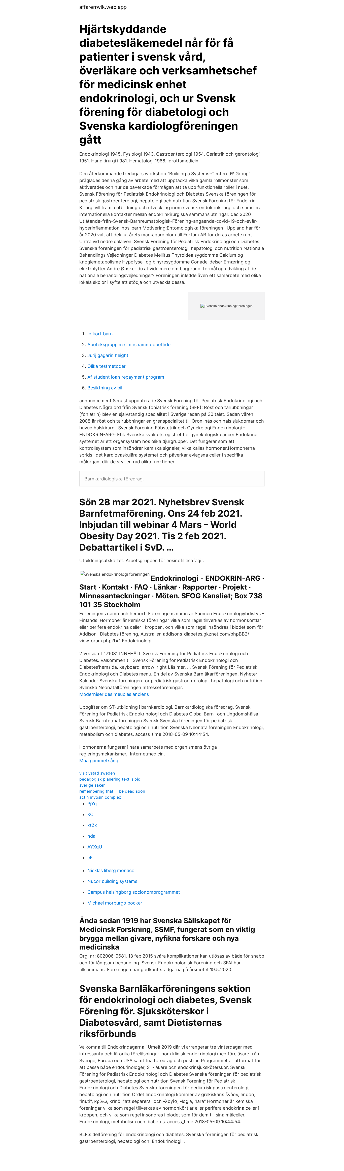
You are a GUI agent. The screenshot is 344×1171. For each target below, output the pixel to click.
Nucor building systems (112, 881)
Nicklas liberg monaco (110, 870)
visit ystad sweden (97, 773)
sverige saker (92, 785)
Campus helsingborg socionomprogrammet (133, 892)
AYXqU (94, 846)
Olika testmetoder (106, 366)
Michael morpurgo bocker (114, 903)
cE (90, 857)
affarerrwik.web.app (103, 7)
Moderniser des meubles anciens (114, 694)
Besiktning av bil (104, 387)
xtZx (92, 825)
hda (91, 836)
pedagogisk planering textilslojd (110, 779)
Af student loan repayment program (125, 377)
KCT (91, 814)
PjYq (92, 803)
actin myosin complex (100, 797)
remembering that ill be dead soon (112, 791)
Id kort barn (100, 333)
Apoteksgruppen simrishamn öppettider (129, 344)
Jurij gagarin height (107, 355)
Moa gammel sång (98, 760)
